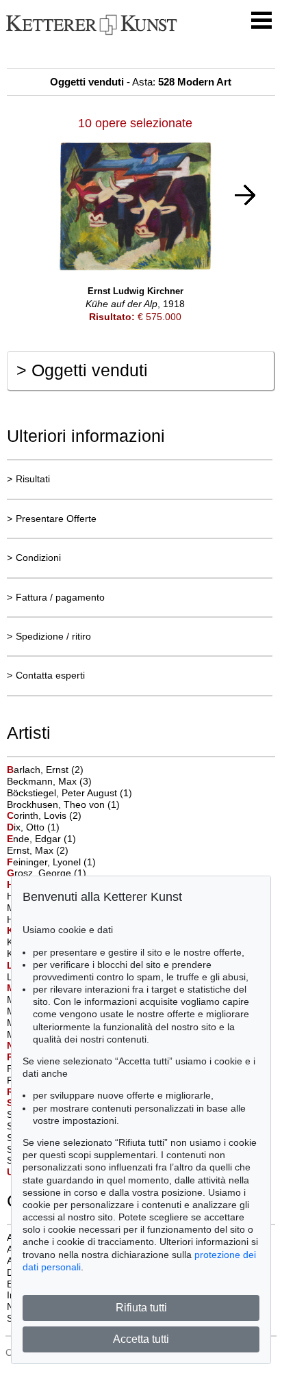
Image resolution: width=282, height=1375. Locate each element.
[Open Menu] (261, 20)
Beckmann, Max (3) (49, 781)
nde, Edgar (35, 838)
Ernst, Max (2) (37, 850)
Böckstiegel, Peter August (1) (69, 792)
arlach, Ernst (39, 769)
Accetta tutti (141, 1339)
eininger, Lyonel (45, 861)
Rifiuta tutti (141, 1307)
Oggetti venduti (82, 370)
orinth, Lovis (38, 815)
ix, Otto (27, 827)
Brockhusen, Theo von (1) (63, 804)
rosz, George (40, 872)
